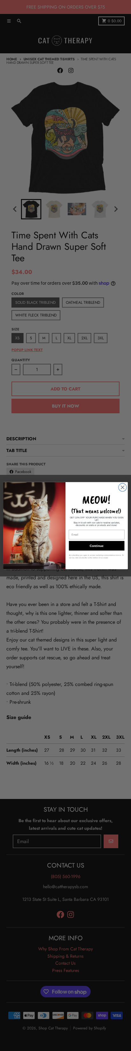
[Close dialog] (123, 487)
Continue (96, 546)
